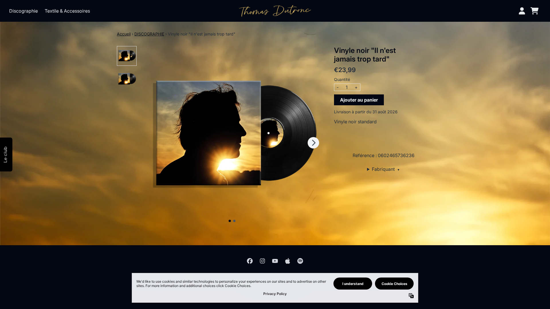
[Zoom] (232, 136)
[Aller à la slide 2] (234, 221)
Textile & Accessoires (67, 11)
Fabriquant (386, 169)
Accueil (124, 33)
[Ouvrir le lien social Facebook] (249, 261)
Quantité (342, 79)
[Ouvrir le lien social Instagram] (262, 261)
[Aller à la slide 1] (230, 221)
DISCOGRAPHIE (149, 33)
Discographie (23, 11)
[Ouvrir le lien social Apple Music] (287, 261)
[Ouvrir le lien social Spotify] (300, 261)
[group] (127, 56)
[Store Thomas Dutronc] (275, 10)
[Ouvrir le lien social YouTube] (275, 261)
